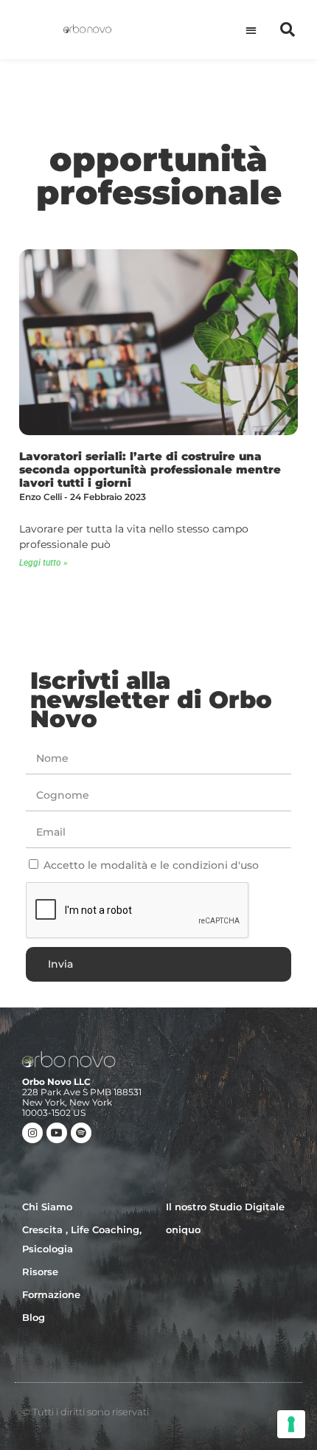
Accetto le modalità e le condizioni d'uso (151, 865)
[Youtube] (56, 1133)
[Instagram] (32, 1133)
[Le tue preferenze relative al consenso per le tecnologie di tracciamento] (291, 1424)
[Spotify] (81, 1133)
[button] (251, 29)
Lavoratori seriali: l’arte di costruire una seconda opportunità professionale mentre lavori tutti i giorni (150, 469)
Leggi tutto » (43, 563)
